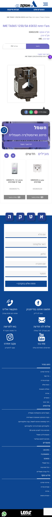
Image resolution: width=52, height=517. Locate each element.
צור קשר (46, 376)
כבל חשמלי (45, 463)
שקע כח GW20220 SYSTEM (37, 181)
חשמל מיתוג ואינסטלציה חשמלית (38, 413)
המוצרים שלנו (39, 9)
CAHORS (46, 450)
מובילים (43, 153)
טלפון (43, 254)
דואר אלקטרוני (39, 244)
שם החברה (41, 263)
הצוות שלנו (45, 385)
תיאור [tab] (37, 46)
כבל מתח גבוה (45, 467)
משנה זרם (36, 17)
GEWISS (46, 459)
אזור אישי (46, 402)
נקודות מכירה (45, 380)
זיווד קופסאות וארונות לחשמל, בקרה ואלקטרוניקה (33, 422)
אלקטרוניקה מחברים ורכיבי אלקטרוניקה (37, 426)
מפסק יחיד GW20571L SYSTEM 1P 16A (14, 181)
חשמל (42, 17)
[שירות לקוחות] (4, 513)
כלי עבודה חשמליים (43, 472)
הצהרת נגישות (44, 496)
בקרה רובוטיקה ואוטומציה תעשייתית (37, 417)
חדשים (30, 153)
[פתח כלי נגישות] (50, 57)
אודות (47, 393)
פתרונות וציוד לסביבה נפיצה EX (39, 430)
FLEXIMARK (45, 454)
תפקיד (43, 273)
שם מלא (42, 234)
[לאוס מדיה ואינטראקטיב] (26, 513)
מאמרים (46, 398)
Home (47, 17)
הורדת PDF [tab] (14, 46)
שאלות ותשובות (44, 389)
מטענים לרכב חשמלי (42, 435)
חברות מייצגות (13, 9)
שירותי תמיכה (44, 372)
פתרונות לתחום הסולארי (41, 439)
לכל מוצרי (26, 144)
